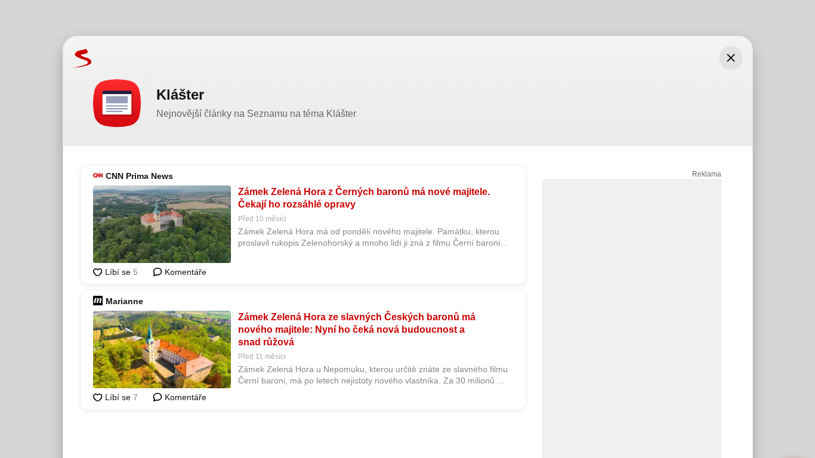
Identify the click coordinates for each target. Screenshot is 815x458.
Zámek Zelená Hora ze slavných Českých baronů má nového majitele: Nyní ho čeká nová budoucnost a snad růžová (357, 329)
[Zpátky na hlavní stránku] (77, 58)
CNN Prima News (139, 176)
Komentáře (184, 272)
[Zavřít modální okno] (731, 58)
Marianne (124, 301)
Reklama (706, 174)
